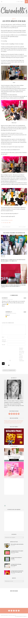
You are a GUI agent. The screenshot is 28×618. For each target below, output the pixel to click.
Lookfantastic (7, 421)
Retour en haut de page (20, 616)
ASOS (15, 421)
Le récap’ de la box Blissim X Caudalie (16, 558)
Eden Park (19, 423)
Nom (3, 337)
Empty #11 (3, 255)
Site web (3, 344)
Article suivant (22, 226)
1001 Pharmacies (20, 420)
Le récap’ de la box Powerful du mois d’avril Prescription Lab (17, 571)
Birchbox (6, 420)
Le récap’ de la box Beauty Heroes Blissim (16, 565)
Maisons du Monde (13, 423)
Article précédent (6, 226)
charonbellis (10, 220)
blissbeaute (5, 297)
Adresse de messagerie (4, 340)
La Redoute (12, 421)
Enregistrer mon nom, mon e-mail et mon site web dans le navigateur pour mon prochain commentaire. (21, 354)
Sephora (9, 420)
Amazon (7, 423)
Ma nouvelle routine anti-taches (17, 544)
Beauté (14, 18)
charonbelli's (9, 311)
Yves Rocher (14, 420)
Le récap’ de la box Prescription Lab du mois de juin (17, 551)
